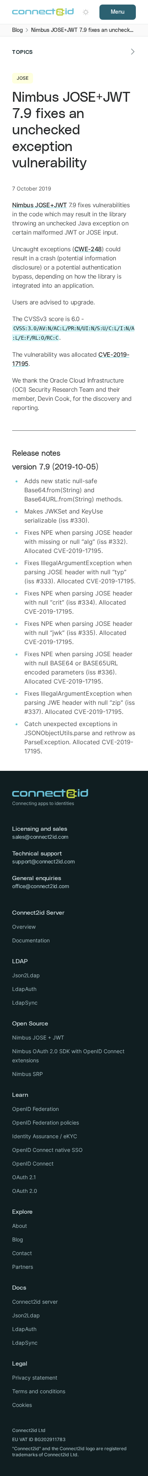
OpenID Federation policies (45, 1122)
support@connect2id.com (43, 861)
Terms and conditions (38, 1391)
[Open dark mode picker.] (86, 12)
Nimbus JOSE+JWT (39, 205)
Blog (17, 1239)
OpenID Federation (35, 1109)
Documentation (31, 940)
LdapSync (25, 1002)
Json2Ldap (26, 975)
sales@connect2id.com (40, 836)
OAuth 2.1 (24, 1177)
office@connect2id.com (40, 886)
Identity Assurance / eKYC (44, 1136)
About (19, 1225)
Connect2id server (35, 1301)
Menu (117, 12)
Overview (24, 926)
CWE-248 (88, 249)
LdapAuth (24, 989)
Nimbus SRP (27, 1074)
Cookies (22, 1405)
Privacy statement (34, 1377)
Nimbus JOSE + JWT (38, 1037)
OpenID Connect (33, 1163)
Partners (22, 1266)
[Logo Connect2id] (43, 12)
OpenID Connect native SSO (47, 1150)
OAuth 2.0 (24, 1191)
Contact (22, 1253)
